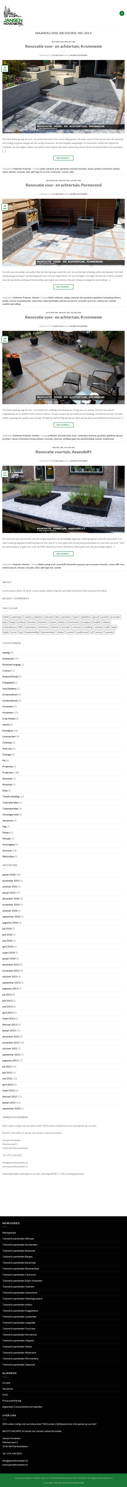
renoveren (91, 301)
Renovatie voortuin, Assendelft (63, 451)
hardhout (21, 622)
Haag (12, 622)
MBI (117, 564)
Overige (6, 754)
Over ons (7, 748)
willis (72, 172)
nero (122, 564)
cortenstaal (83, 435)
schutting (67, 439)
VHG (5, 1394)
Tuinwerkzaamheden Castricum (19, 1274)
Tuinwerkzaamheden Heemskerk (19, 1292)
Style (5, 790)
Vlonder (6, 838)
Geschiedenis (9, 688)
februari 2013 (9, 1024)
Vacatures (7, 820)
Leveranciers (9, 736)
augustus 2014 (10, 922)
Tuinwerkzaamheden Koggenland (20, 1310)
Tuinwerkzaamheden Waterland (19, 1352)
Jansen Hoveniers (79, 55)
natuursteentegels (51, 301)
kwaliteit (96, 622)
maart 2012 (8, 1090)
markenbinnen (9, 627)
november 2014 (10, 904)
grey (88, 564)
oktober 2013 (9, 976)
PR (3, 760)
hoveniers (82, 169)
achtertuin (58, 297)
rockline (100, 301)
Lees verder (63, 158)
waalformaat (7, 304)
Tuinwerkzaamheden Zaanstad (18, 1364)
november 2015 (10, 880)
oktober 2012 (9, 1048)
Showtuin (7, 778)
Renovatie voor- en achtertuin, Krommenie (63, 46)
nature (5, 172)
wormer (99, 632)
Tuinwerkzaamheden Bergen (17, 1256)
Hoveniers (7, 706)
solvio (37, 567)
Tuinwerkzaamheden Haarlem (18, 1286)
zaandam (109, 632)
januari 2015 (8, 892)
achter (42, 169)
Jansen (91, 169)
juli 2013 (6, 994)
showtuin (99, 627)
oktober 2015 (9, 886)
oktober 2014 (9, 910)
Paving (32, 439)
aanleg (47, 564)
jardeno (97, 169)
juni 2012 (7, 1072)
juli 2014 (6, 928)
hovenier (73, 169)
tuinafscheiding (87, 439)
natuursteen (37, 301)
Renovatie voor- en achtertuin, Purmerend (64, 185)
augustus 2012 (10, 1060)
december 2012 (10, 1036)
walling (17, 304)
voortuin (65, 172)
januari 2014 (8, 958)
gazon (76, 617)
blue (81, 297)
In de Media (8, 718)
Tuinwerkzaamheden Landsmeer (19, 1316)
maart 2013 (8, 1018)
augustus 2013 (10, 988)
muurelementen (24, 301)
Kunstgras (7, 730)
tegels (6, 632)
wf (92, 632)
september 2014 (11, 916)
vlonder (60, 632)
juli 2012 (6, 1066)
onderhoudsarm (9, 567)
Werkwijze (8, 856)
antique (67, 297)
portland (40, 439)
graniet (105, 617)
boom (68, 435)
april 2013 (7, 1012)
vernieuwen (55, 172)
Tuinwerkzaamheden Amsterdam (19, 1244)
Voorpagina (8, 844)
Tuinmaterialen (10, 802)
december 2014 (10, 898)
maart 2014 (8, 952)
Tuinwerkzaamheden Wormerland (20, 1358)
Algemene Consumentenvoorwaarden (22, 1406)
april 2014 (7, 946)
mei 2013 (7, 1006)
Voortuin (76, 180)
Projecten (70, 42)
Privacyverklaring (11, 1400)
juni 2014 (7, 934)
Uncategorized (10, 814)
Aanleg (6, 652)
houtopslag (108, 297)
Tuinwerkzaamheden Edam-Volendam (22, 1280)
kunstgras (85, 622)
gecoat (119, 435)
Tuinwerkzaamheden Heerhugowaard (22, 1298)
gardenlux (64, 169)
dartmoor (92, 435)
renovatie (21, 172)
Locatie (6, 1382)
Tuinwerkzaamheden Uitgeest (18, 1340)
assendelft (61, 564)
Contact (6, 670)
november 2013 (10, 970)
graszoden (115, 617)
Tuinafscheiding (10, 796)
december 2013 (10, 964)
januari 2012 (8, 1102)
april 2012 (7, 1084)
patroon (63, 301)
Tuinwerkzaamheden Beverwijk (19, 1262)
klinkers (117, 297)
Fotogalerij (8, 682)
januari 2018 (8, 874)
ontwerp (21, 567)
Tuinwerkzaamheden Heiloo (17, 1304)
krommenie (107, 169)
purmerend (72, 301)
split (32, 172)
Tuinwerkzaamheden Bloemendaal (20, 1268)
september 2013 (11, 982)
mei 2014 (7, 940)
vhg (4, 826)
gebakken (98, 297)
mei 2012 (7, 1078)
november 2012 (10, 1042)
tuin (48, 172)
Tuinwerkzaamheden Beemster (18, 1250)
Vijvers (6, 832)
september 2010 (11, 1108)
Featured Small (10, 676)
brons (74, 435)
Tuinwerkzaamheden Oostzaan (18, 1328)
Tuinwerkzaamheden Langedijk (18, 1322)
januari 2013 (8, 1030)
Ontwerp (7, 742)
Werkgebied (9, 1232)
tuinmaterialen (48, 632)
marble (5, 301)
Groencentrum (10, 694)
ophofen (12, 172)
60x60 (50, 297)
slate (28, 172)
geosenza (81, 564)
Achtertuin (58, 42)
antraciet (50, 169)
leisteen (116, 169)
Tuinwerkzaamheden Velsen (17, 1346)
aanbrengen (16, 617)
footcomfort (71, 564)
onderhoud (43, 627)
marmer (12, 301)
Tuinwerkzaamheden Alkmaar (18, 1238)
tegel (37, 172)
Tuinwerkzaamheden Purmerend (19, 1334)
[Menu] (121, 13)
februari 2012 (9, 1096)
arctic (57, 169)
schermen (57, 439)
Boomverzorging (11, 664)
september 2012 (11, 1054)
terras (43, 172)
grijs (5, 622)
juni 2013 (7, 1000)
